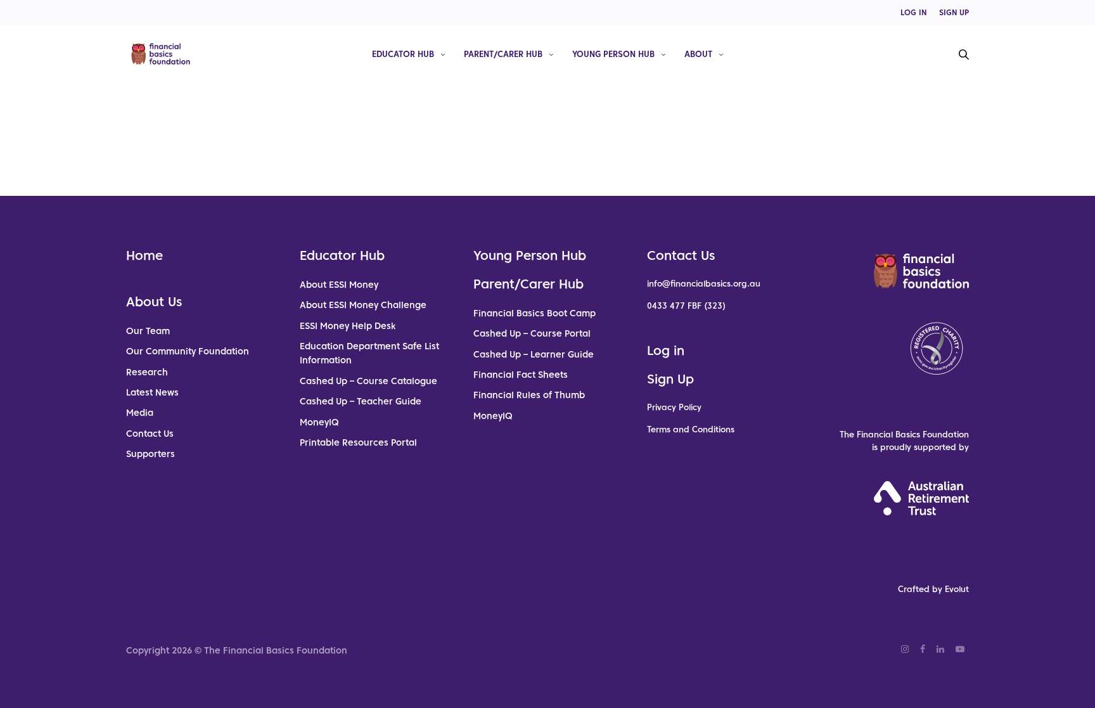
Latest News (152, 392)
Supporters (150, 454)
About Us (154, 301)
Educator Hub (403, 53)
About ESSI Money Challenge (363, 305)
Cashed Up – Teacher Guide (360, 401)
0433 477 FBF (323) (686, 306)
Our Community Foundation (187, 351)
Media (139, 413)
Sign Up (670, 379)
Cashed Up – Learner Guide (533, 354)
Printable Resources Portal (358, 442)
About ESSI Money (339, 285)
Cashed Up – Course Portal (532, 333)
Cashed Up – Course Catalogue (368, 381)
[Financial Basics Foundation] (160, 54)
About (698, 53)
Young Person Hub (613, 53)
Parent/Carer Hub (503, 53)
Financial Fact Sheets (520, 375)
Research (147, 372)
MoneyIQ (319, 422)
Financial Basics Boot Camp (534, 313)
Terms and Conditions (690, 429)
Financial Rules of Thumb (529, 395)
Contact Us (150, 433)
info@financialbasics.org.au (703, 283)
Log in (665, 350)
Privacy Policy (674, 407)
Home (144, 255)
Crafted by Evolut (933, 589)
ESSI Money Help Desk (347, 326)
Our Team (148, 331)
